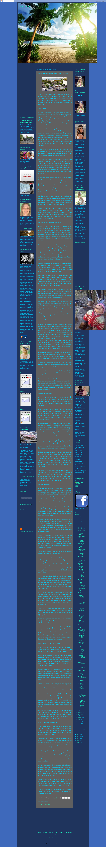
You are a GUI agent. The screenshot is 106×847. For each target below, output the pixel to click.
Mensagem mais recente (45, 832)
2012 (78, 734)
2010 (78, 738)
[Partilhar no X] (66, 798)
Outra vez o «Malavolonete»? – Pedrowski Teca (82, 679)
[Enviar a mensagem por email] (63, 798)
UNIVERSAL (26, 6)
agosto (80, 717)
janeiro (80, 732)
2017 (78, 519)
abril (79, 725)
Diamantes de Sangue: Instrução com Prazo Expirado (81, 552)
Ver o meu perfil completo (26, 531)
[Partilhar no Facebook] (67, 798)
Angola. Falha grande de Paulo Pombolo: (81, 672)
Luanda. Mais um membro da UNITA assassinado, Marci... (81, 651)
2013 (78, 527)
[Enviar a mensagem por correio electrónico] (60, 797)
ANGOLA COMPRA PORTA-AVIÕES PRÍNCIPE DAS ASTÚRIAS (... (81, 618)
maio (79, 723)
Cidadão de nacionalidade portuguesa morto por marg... (81, 658)
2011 (78, 736)
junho (79, 721)
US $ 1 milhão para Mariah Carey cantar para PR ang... (81, 588)
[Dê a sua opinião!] (64, 798)
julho (79, 719)
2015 (78, 523)
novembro (80, 709)
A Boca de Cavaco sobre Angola (81, 570)
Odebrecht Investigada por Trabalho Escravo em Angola (81, 559)
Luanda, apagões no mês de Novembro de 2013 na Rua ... (82, 695)
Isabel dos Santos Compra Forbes (80, 565)
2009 (78, 740)
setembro (80, 714)
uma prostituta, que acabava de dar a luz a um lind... (81, 631)
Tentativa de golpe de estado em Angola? (81, 545)
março (79, 728)
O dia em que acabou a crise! (81, 626)
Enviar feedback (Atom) (49, 837)
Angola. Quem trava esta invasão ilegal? (81, 644)
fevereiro (80, 730)
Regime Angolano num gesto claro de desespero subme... (81, 686)
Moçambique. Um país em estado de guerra (81, 581)
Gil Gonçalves (25, 529)
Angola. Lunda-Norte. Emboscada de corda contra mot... (81, 539)
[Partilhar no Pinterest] (69, 798)
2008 (78, 742)
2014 (78, 525)
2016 (78, 521)
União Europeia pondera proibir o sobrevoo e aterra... (81, 638)
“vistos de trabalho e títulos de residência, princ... (81, 609)
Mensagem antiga (66, 832)
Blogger (58, 843)
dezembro (80, 529)
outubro (80, 712)
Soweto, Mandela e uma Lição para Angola (81, 575)
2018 (78, 517)
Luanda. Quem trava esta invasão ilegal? (81, 532)
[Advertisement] (54, 819)
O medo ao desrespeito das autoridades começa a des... (81, 703)
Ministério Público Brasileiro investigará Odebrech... (81, 595)
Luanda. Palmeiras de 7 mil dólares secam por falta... (81, 602)
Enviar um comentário (44, 804)
